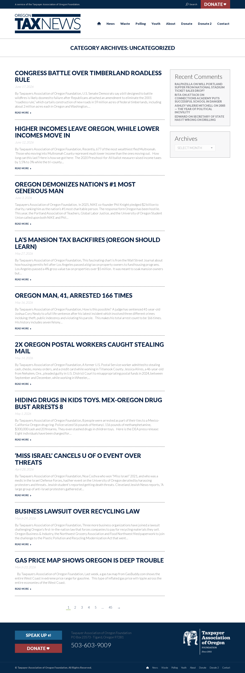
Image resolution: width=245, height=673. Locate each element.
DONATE (37, 648)
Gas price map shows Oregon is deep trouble (89, 560)
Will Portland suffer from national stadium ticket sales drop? (200, 87)
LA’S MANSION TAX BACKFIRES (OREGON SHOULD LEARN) (87, 243)
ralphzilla (184, 84)
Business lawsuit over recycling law (77, 511)
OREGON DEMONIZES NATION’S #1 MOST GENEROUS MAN (75, 187)
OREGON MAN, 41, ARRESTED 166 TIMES (73, 295)
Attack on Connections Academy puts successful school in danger (198, 98)
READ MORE (22, 112)
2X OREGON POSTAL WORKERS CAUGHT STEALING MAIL (89, 348)
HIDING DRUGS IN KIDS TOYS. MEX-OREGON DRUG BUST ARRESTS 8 (88, 403)
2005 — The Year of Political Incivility (200, 109)
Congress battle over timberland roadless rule (88, 76)
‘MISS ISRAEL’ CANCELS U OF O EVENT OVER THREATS (78, 459)
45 (110, 607)
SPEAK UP (37, 635)
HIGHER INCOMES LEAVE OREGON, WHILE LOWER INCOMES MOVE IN (87, 132)
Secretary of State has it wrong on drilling (199, 118)
